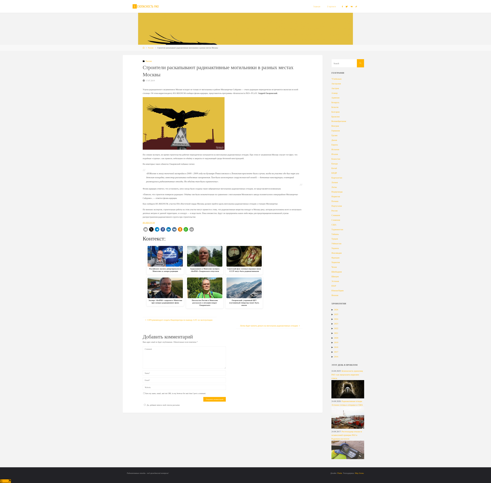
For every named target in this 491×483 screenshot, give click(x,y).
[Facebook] (342, 6)
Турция (334, 238)
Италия (334, 154)
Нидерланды (337, 191)
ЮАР (333, 285)
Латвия (334, 182)
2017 (336, 351)
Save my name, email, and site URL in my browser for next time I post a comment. (175, 393)
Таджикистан (337, 229)
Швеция (335, 276)
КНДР (334, 173)
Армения (335, 97)
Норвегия (335, 196)
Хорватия (335, 262)
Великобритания (338, 121)
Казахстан (335, 158)
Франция (335, 257)
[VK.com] (351, 6)
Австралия (336, 83)
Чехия (334, 267)
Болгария (335, 111)
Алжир (334, 93)
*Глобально (336, 78)
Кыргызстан (336, 177)
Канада (334, 163)
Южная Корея (337, 290)
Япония (334, 295)
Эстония (335, 281)
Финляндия (336, 253)
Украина (335, 248)
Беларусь (335, 102)
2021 (336, 333)
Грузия (334, 135)
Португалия (336, 205)
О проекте (331, 6)
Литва (334, 187)
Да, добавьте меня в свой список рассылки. (163, 405)
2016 (336, 356)
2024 (336, 319)
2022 (336, 328)
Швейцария (336, 271)
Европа (334, 144)
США (333, 224)
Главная (316, 6)
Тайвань (335, 234)
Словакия (335, 215)
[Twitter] (346, 6)
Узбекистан (336, 243)
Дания (334, 140)
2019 (336, 342)
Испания (335, 149)
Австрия (335, 88)
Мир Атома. (359, 473)
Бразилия (335, 116)
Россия (150, 48)
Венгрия (335, 125)
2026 (336, 309)
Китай (334, 168)
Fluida (339, 473)
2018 (336, 347)
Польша (334, 201)
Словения (335, 220)
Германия (335, 130)
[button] (145, 229)
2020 (336, 337)
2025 (336, 314)
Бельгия (334, 107)
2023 (336, 323)
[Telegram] (356, 6)
